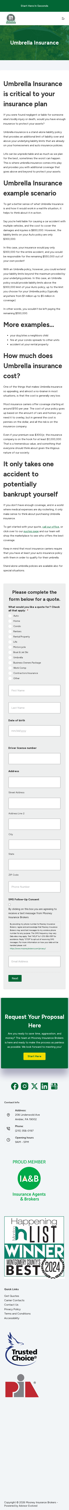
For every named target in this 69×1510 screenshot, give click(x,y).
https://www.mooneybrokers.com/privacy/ (28, 949)
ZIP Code (13, 875)
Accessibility (11, 1318)
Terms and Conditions (17, 1313)
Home (16, 620)
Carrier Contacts (14, 1300)
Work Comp (19, 667)
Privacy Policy (12, 1309)
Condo (17, 626)
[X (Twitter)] (34, 1086)
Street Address (16, 792)
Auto (16, 615)
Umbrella (18, 657)
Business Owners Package (27, 662)
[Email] (54, 1086)
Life (15, 641)
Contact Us (11, 1304)
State (11, 854)
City (11, 834)
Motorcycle (19, 646)
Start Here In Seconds (34, 5)
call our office (50, 526)
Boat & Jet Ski (20, 652)
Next (15, 978)
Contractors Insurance (25, 673)
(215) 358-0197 (24, 1130)
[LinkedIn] (44, 1086)
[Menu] (63, 18)
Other (16, 678)
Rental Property (21, 636)
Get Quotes (11, 1296)
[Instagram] (24, 1086)
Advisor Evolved (28, 1505)
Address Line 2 (16, 813)
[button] (34, 1056)
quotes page (31, 531)
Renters (17, 631)
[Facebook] (14, 1086)
